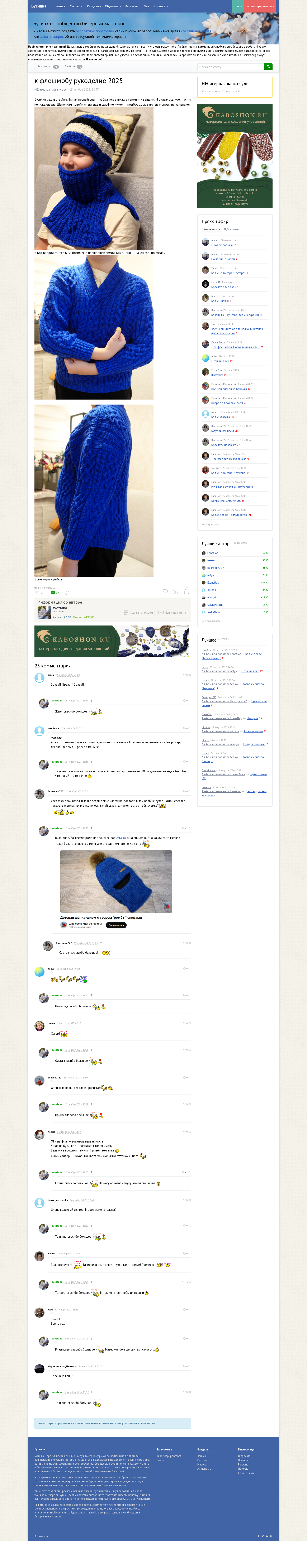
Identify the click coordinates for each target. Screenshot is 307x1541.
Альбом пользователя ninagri (220, 744)
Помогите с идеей (223, 259)
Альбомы (73, 66)
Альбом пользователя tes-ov (220, 684)
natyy (51, 968)
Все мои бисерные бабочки (229, 389)
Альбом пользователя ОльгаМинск (223, 774)
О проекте (244, 1456)
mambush (53, 728)
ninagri (215, 240)
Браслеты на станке (223, 445)
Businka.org (41, 1536)
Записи (201, 1456)
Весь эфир (207, 524)
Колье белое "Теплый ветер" (229, 515)
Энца (51, 674)
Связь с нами (246, 1473)
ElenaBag (216, 370)
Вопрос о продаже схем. (227, 403)
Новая (51, 1023)
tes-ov (214, 296)
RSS (238, 91)
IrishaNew (213, 612)
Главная (60, 6)
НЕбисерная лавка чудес (50, 89)
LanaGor (216, 453)
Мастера (76, 6)
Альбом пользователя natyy (219, 671)
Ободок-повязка (222, 245)
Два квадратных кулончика (228, 459)
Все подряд (47, 66)
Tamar (51, 1253)
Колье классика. (221, 417)
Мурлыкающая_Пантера (62, 1366)
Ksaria (51, 1131)
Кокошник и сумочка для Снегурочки (235, 315)
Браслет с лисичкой (223, 287)
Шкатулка (217, 375)
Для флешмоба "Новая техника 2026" (235, 347)
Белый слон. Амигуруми (226, 501)
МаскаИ (215, 282)
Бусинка (39, 6)
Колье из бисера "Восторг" (228, 273)
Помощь (243, 1468)
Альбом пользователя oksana (220, 731)
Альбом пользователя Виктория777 (224, 701)
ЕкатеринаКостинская (223, 384)
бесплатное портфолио (95, 31)
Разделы (202, 1460)
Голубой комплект (222, 431)
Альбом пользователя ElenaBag (222, 718)
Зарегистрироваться (260, 6)
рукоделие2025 (47, 587)
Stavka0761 (55, 1077)
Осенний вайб (220, 361)
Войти (238, 6)
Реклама (243, 1464)
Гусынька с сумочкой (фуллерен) (232, 487)
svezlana (60, 608)
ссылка (121, 838)
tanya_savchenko (58, 1200)
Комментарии (212, 229)
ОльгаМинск (218, 342)
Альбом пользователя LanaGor (221, 654)
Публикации (231, 229)
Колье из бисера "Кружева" (228, 473)
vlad (50, 1309)
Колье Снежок (220, 301)
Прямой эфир (215, 221)
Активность (204, 1468)
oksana (215, 412)
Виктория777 (55, 791)
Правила (243, 1460)
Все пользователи (212, 620)
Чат (146, 6)
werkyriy (216, 467)
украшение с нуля (197, 31)
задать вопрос (52, 36)
